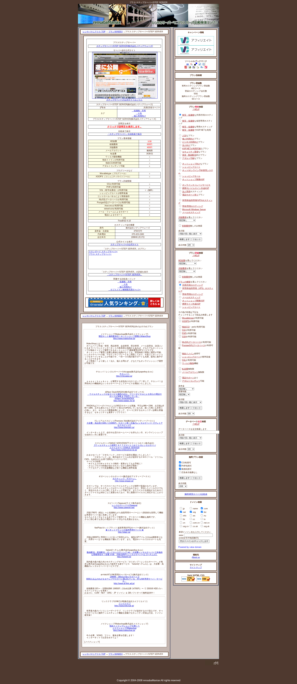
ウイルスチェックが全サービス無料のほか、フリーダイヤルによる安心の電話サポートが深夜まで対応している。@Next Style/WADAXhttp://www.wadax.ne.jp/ (124, 397)
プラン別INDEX (115, 31)
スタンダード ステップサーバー (103, 251)
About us (196, 557)
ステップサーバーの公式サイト (124, 244)
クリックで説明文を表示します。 (124, 126)
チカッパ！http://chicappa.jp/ (124, 375)
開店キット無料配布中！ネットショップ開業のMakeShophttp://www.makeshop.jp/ (125, 337)
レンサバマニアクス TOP (94, 31)
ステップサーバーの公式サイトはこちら (124, 100)
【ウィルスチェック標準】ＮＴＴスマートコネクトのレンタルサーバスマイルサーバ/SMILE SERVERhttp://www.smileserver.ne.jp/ (124, 447)
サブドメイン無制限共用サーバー (124, 289)
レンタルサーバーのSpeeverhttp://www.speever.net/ (124, 506)
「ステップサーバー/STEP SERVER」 (124, 274)
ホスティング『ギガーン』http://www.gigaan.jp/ (125, 479)
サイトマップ (196, 567)
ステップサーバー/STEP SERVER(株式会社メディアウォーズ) (124, 46)
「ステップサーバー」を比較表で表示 (125, 134)
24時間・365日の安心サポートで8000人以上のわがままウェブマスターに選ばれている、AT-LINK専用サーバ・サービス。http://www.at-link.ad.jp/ (124, 580)
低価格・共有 (139, 110)
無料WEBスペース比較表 (196, 494)
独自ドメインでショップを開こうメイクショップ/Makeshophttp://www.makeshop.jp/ (125, 628)
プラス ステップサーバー (100, 254)
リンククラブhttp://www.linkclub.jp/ (124, 604)
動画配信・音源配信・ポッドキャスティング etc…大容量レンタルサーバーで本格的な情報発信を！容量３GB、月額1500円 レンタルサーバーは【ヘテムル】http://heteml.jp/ (125, 554)
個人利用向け (139, 116)
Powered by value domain (189, 547)
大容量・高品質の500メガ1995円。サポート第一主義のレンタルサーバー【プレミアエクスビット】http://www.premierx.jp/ (125, 425)
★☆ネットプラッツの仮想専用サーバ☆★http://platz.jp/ (124, 531)
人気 (139, 113)
